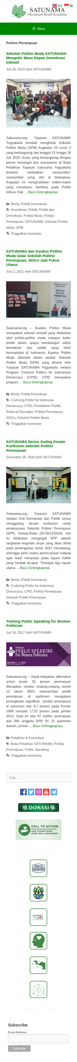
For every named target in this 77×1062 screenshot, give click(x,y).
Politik (32, 209)
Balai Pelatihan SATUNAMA (32, 744)
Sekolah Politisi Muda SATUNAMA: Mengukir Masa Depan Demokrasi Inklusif (36, 58)
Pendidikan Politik (47, 406)
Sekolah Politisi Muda (33, 418)
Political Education (19, 412)
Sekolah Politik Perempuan (26, 597)
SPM (19, 227)
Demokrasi (19, 209)
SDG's (11, 418)
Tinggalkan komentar (26, 233)
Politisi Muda (33, 215)
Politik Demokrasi (34, 204)
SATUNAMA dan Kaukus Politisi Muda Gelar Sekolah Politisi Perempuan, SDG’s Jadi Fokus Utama (34, 258)
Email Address (17, 1032)
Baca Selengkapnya (43, 192)
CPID (28, 406)
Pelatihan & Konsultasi (27, 738)
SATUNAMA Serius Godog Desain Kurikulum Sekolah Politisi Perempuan (35, 446)
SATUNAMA (34, 221)
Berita (15, 204)
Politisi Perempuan (49, 412)
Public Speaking (37, 749)
